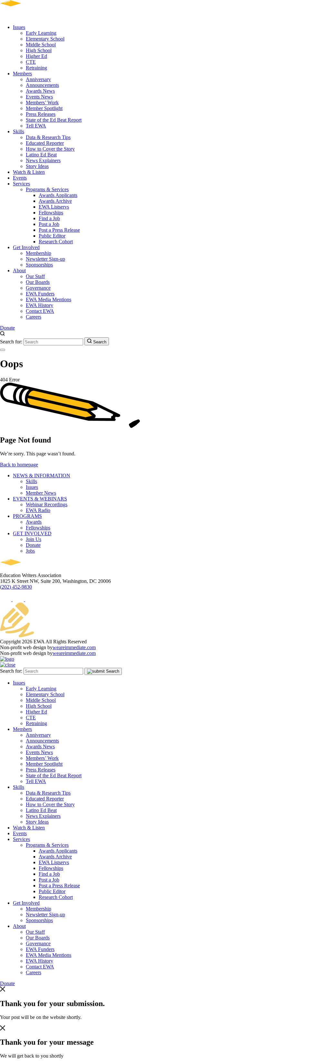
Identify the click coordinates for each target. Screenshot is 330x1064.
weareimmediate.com (74, 647)
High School (39, 50)
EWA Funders (40, 293)
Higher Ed (36, 56)
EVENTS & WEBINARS (40, 498)
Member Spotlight (44, 108)
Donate (7, 328)
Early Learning (41, 33)
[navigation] (2, 350)
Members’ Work (42, 102)
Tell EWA (36, 125)
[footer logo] (29, 569)
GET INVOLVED (32, 533)
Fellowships (51, 212)
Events (20, 178)
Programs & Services (47, 189)
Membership (38, 253)
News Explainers (43, 160)
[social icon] (6, 599)
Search (99, 342)
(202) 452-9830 (16, 587)
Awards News (40, 91)
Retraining (36, 67)
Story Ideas (37, 166)
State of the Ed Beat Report (54, 120)
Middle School (41, 44)
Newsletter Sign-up (45, 259)
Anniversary (38, 79)
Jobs (30, 551)
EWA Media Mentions (48, 299)
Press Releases (40, 114)
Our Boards (38, 282)
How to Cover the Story (50, 149)
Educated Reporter (45, 143)
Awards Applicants (58, 195)
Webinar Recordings (46, 504)
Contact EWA (40, 311)
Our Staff (35, 276)
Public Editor (52, 235)
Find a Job (49, 218)
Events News (39, 96)
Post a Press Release (59, 230)
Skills (18, 131)
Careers (33, 317)
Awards (34, 522)
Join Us (33, 539)
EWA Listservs (54, 207)
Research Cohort (56, 241)
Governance (38, 288)
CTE (31, 62)
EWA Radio (38, 510)
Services (21, 183)
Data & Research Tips (48, 137)
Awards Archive (55, 201)
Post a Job (49, 224)
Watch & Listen (29, 172)
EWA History (39, 305)
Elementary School (45, 39)
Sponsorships (39, 264)
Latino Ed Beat (41, 154)
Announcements (42, 85)
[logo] (29, 16)
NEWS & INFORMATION (41, 475)
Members (22, 73)
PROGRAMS (27, 516)
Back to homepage (19, 464)
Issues (19, 27)
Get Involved (26, 247)
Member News (41, 493)
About (19, 270)
